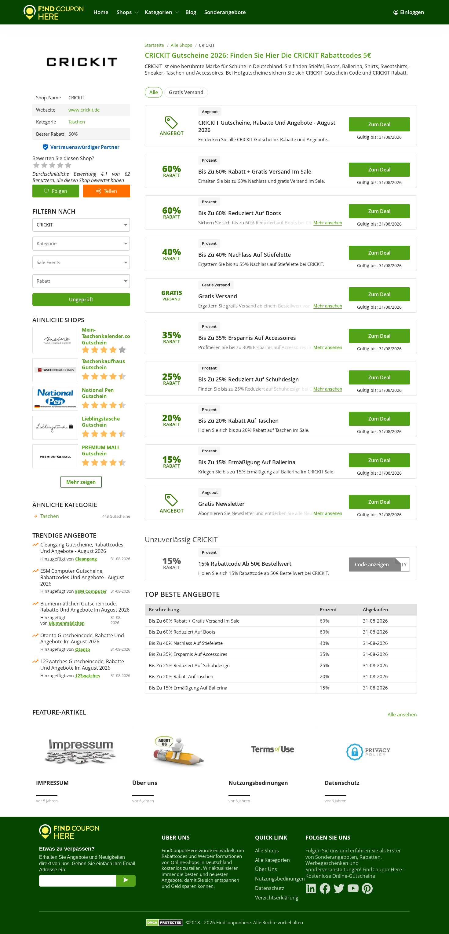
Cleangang (86, 559)
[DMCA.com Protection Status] (164, 922)
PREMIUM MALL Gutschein (101, 450)
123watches (87, 675)
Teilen (110, 191)
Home (100, 12)
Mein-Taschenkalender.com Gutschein (108, 336)
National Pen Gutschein (98, 393)
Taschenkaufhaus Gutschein (103, 364)
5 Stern (67, 165)
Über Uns (266, 869)
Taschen (76, 122)
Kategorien (158, 12)
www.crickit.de (84, 110)
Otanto (82, 649)
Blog (190, 12)
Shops (124, 12)
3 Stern (52, 165)
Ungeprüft (81, 299)
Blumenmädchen (67, 623)
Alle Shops (181, 45)
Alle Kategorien (272, 860)
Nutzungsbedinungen (276, 879)
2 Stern (44, 165)
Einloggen (412, 12)
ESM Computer (91, 591)
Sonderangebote (225, 12)
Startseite (154, 45)
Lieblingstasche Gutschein (101, 422)
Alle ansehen (402, 715)
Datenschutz (269, 888)
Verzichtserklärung (276, 898)
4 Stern (60, 165)
